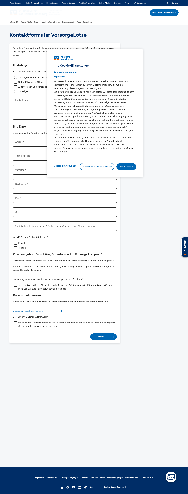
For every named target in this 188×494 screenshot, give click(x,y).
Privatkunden (15, 3)
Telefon (22, 247)
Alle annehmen (126, 166)
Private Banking (68, 3)
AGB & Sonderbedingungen (111, 478)
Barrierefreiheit (131, 478)
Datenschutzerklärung (65, 72)
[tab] (14, 22)
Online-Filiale (104, 3)
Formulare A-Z (147, 478)
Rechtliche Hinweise (89, 478)
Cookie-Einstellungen (65, 165)
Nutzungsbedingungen (69, 478)
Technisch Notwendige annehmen (97, 166)
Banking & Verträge (87, 3)
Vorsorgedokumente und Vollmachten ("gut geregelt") (46, 77)
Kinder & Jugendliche (34, 3)
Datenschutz (52, 478)
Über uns (117, 3)
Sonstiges (23, 91)
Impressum (39, 478)
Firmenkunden (52, 3)
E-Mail (21, 243)
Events (127, 3)
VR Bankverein (140, 3)
